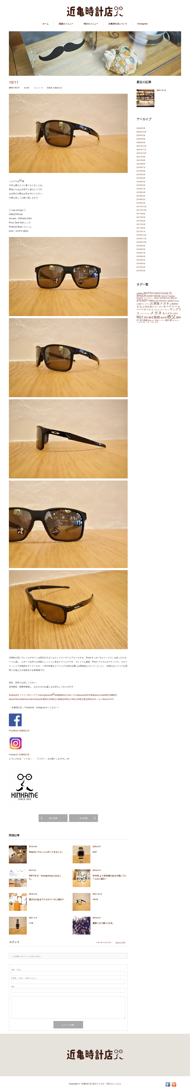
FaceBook (13, 730)
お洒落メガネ (159, 303)
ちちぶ (141, 306)
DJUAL (165, 293)
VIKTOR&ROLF (161, 300)
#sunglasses (45, 694)
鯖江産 (168, 320)
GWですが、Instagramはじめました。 (45, 877)
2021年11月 (141, 149)
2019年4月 (141, 178)
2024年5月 (141, 128)
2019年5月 (141, 174)
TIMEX (151, 300)
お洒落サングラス (143, 304)
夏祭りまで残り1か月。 (104, 922)
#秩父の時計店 (71, 699)
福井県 (163, 317)
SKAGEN (163, 298)
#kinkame (26, 699)
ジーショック (145, 313)
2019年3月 (141, 181)
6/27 (95, 851)
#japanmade (98, 694)
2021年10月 (141, 153)
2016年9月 (141, 245)
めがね (149, 306)
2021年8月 (141, 160)
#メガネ (73, 694)
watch (171, 300)
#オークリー (22, 694)
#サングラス (33, 694)
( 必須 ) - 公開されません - (24, 978)
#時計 (107, 694)
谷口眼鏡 (143, 320)
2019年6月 (141, 171)
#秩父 (90, 699)
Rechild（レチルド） (145, 298)
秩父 (171, 316)
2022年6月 (141, 142)
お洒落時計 (174, 303)
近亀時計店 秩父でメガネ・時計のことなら (101, 1083)
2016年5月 (141, 260)
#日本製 (89, 694)
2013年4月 (141, 267)
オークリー (170, 306)
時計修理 (148, 317)
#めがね (66, 694)
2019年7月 (141, 167)
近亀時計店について (118, 23)
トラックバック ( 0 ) (103, 942)
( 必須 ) (16, 969)
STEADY (142, 300)
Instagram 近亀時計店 (19, 754)
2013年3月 (141, 270)
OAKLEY (164, 296)
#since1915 (108, 699)
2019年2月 (141, 185)
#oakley (12, 694)
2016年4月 (141, 263)
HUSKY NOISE (153, 295)
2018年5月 (141, 192)
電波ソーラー (160, 320)
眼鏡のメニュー (66, 23)
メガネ (156, 312)
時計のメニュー (91, 23)
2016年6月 (141, 256)
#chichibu (35, 699)
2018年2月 (141, 203)
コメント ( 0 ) (120, 942)
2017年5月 (141, 217)
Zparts (176, 301)
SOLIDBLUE (172, 298)
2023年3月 (141, 135)
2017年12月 (141, 206)
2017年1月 (141, 231)
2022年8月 (141, 138)
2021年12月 (141, 146)
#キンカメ (98, 699)
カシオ (154, 309)
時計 (140, 316)
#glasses (81, 694)
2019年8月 (141, 163)
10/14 (95, 899)
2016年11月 (141, 238)
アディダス (158, 306)
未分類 (26, 87)
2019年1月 (141, 188)
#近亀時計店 (45, 699)
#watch (12, 699)
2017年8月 (141, 213)
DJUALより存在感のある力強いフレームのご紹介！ (110, 877)
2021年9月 (141, 156)
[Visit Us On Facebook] (168, 1086)
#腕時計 (113, 694)
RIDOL (156, 298)
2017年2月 (141, 227)
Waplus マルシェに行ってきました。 (46, 851)
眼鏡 (157, 317)
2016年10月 (141, 242)
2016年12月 (141, 235)
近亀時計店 (57, 87)
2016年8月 (141, 249)
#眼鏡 (59, 694)
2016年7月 (141, 252)
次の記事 (83, 818)
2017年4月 (141, 220)
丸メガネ (167, 313)
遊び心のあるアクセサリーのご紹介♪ (46, 899)
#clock (19, 699)
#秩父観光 (83, 699)
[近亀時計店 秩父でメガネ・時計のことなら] (95, 12)
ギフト (166, 309)
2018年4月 (141, 195)
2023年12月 (141, 131)
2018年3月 (141, 199)
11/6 (31, 922)
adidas (140, 293)
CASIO (157, 293)
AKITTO (148, 293)
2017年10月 (141, 210)
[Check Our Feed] (174, 1086)
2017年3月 (141, 224)
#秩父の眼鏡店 (58, 699)
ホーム (45, 23)
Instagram (142, 23)
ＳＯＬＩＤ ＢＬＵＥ (149, 322)
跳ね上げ (151, 320)
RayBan (171, 296)
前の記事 (53, 818)
